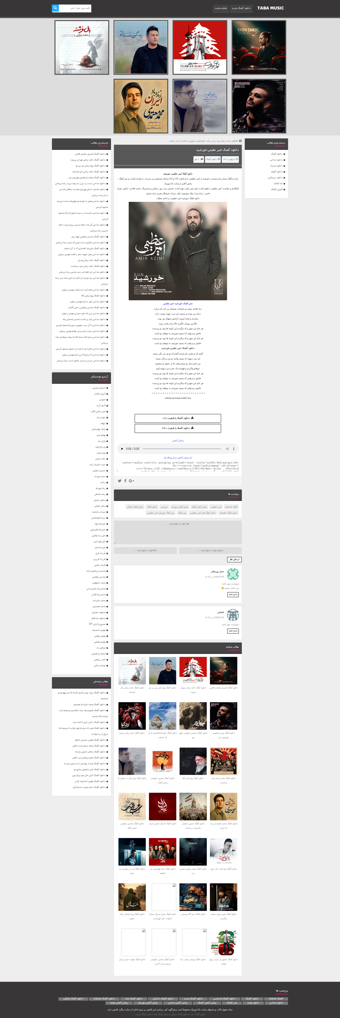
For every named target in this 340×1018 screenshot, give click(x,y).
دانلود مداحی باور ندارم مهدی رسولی (87, 301)
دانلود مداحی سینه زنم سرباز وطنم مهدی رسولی (82, 331)
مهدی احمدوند (98, 630)
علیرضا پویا (100, 524)
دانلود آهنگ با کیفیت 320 (176, 428)
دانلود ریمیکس (275, 177)
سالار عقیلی (99, 506)
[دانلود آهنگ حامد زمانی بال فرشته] (82, 47)
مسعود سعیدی (98, 612)
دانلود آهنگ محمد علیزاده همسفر (89, 704)
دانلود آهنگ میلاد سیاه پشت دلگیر (88, 746)
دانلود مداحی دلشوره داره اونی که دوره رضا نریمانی (80, 242)
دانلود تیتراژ (276, 166)
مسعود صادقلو (98, 618)
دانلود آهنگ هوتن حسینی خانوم (90, 740)
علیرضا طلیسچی (97, 529)
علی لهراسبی (99, 541)
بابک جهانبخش (98, 429)
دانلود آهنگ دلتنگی (135, 507)
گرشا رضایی (99, 565)
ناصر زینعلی (99, 659)
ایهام (103, 423)
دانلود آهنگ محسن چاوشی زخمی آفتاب (86, 307)
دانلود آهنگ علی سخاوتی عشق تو (89, 769)
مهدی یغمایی (99, 642)
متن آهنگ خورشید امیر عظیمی (160, 513)
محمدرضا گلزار (98, 594)
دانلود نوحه (253, 1003)
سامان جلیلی (99, 500)
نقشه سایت (221, 8)
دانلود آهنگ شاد (133, 999)
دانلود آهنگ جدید (241, 8)
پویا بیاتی (101, 453)
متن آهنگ (182, 513)
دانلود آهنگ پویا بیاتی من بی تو (90, 166)
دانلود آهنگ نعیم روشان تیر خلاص (88, 758)
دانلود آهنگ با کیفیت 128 (176, 418)
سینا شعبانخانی (98, 518)
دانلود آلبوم (277, 172)
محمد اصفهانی (98, 583)
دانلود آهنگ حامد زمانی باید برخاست (88, 266)
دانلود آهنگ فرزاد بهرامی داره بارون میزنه (84, 763)
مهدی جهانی (100, 636)
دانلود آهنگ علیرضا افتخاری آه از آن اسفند (84, 248)
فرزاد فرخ (100, 553)
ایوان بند (101, 417)
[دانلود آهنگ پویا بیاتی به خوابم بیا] (200, 106)
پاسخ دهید (233, 594)
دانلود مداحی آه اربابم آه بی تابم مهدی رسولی (83, 355)
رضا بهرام (100, 488)
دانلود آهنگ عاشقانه (228, 513)
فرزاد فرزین (99, 559)
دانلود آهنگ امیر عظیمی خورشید (217, 150)
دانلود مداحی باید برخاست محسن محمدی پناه (84, 319)
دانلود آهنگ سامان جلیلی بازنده (90, 752)
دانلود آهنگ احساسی (224, 999)
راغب (102, 482)
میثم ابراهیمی (98, 654)
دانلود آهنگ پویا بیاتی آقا (93, 296)
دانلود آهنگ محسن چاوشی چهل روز (88, 236)
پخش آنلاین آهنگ (199, 507)
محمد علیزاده (99, 600)
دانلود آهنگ (277, 154)
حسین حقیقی (99, 470)
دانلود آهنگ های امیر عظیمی (203, 513)
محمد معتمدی (99, 606)
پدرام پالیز (100, 447)
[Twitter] (120, 481)
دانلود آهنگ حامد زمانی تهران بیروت (87, 160)
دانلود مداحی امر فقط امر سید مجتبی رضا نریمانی (82, 272)
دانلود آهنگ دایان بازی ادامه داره (89, 722)
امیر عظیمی (176, 173)
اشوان (102, 400)
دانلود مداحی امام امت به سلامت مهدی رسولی (83, 290)
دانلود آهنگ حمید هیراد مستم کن (89, 787)
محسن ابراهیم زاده (96, 571)
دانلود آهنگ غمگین (73, 999)
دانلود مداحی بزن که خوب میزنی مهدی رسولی (83, 313)
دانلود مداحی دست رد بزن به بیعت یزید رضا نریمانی (80, 183)
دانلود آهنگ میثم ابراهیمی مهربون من (87, 177)
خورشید (164, 507)
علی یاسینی (100, 547)
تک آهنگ (278, 183)
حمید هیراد (99, 476)
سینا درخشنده (98, 512)
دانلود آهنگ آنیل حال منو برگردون (88, 775)
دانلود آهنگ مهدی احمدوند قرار (90, 781)
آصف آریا (101, 405)
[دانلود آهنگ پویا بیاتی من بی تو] (141, 47)
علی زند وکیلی (98, 535)
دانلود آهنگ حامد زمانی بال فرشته (88, 172)
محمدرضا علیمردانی (96, 589)
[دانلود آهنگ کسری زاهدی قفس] (259, 47)
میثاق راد (100, 648)
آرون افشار (99, 394)
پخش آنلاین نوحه (119, 1003)
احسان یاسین (98, 388)
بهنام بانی (101, 435)
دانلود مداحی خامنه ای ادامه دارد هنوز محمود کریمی (80, 349)
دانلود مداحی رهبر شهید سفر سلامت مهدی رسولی (81, 254)
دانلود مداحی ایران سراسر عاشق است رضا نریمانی (81, 361)
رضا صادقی (100, 494)
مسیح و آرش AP (97, 624)
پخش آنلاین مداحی (177, 1003)
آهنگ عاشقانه (231, 507)
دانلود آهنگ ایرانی (143, 1014)
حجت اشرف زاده (97, 465)
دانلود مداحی (276, 160)
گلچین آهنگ (277, 189)
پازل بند (101, 441)
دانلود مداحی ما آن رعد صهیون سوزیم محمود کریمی (80, 325)
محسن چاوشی (98, 577)
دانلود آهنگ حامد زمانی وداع (91, 260)
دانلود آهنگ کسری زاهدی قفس (90, 154)
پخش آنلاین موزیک (180, 507)
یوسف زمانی (99, 665)
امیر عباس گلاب (98, 411)
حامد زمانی (100, 459)
